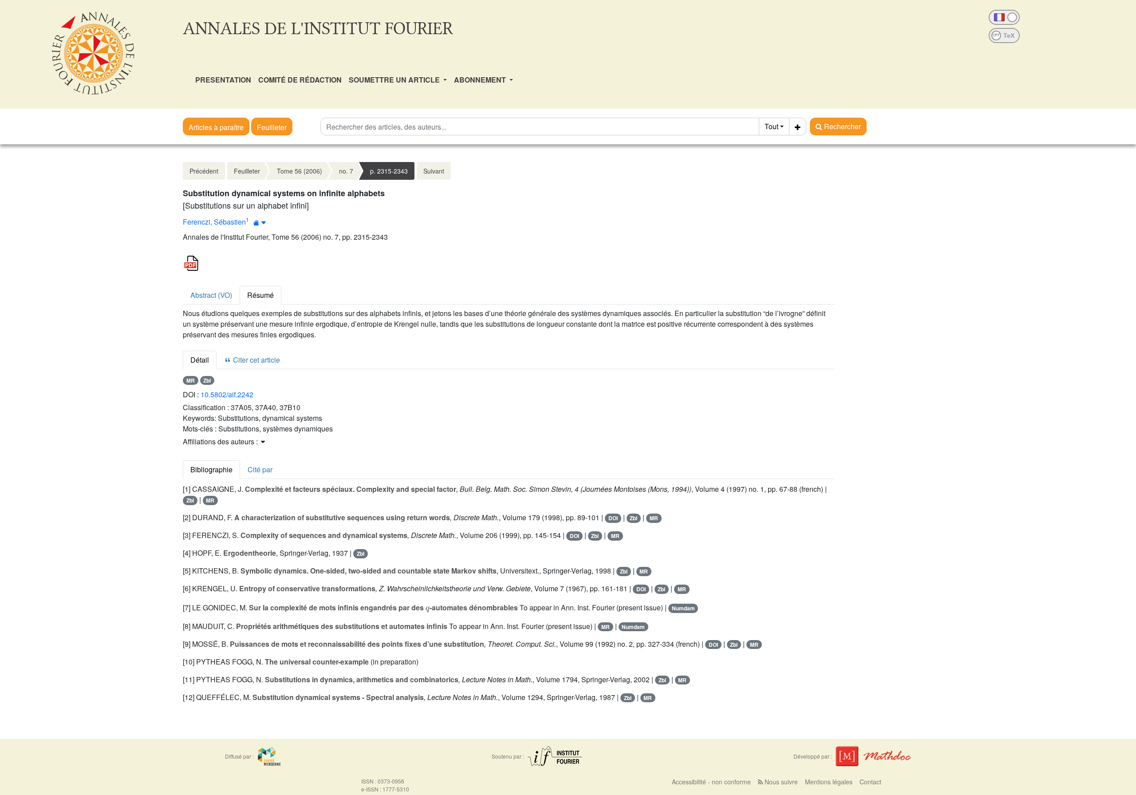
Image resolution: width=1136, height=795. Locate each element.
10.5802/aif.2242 (227, 394)
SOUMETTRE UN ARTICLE (395, 80)
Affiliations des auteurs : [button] (221, 441)
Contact (870, 781)
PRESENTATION (223, 80)
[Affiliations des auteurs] (260, 222)
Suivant (433, 170)
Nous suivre (780, 781)
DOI (613, 518)
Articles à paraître (216, 127)
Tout (771, 126)
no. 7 (346, 170)
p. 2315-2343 (389, 170)
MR (190, 380)
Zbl (207, 380)
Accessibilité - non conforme (711, 781)
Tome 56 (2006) (299, 170)
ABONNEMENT (481, 80)
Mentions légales (828, 781)
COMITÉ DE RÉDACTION (300, 80)
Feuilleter (272, 127)
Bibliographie (211, 469)
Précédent (203, 170)
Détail (199, 360)
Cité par (260, 469)
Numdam (683, 608)
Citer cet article (255, 360)
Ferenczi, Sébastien (214, 222)
